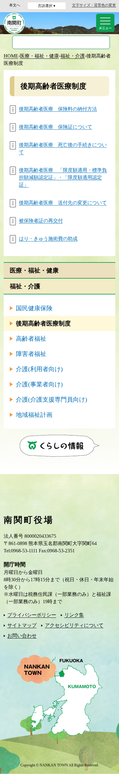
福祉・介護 (72, 55)
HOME (11, 55)
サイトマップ (22, 625)
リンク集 (74, 614)
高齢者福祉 (31, 338)
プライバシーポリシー (31, 614)
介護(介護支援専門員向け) (51, 399)
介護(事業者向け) (39, 384)
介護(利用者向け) (39, 369)
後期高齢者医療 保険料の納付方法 (58, 108)
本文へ (14, 5)
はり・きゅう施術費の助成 (48, 238)
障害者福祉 (31, 353)
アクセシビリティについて (74, 625)
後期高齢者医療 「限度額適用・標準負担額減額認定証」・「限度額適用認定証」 (63, 177)
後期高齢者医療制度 (43, 323)
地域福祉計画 (34, 414)
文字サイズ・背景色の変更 (94, 5)
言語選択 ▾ (46, 6)
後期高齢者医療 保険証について (55, 126)
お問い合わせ (22, 635)
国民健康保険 (34, 308)
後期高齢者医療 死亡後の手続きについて (63, 148)
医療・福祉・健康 (39, 55)
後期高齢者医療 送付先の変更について (63, 202)
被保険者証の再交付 (41, 220)
